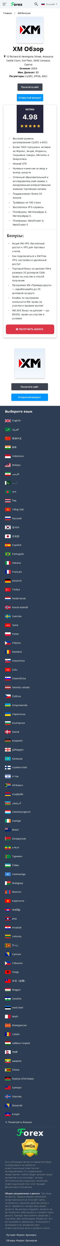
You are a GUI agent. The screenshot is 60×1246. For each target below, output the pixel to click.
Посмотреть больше (19, 1122)
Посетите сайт (30, 87)
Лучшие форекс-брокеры (21, 1234)
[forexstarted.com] (15, 4)
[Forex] (30, 1135)
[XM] (30, 377)
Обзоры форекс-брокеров (21, 1240)
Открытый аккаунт (29, 97)
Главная (7, 13)
